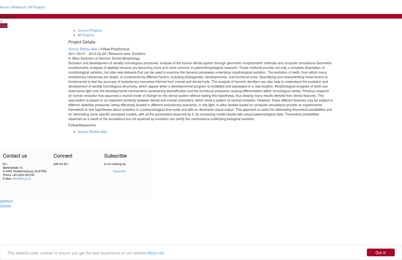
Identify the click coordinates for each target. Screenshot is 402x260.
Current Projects (90, 30)
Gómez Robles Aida (83, 49)
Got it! (380, 252)
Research (19, 7)
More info (156, 253)
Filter (3, 25)
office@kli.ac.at (21, 178)
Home (4, 7)
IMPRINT (6, 201)
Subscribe (119, 171)
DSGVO (5, 206)
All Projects (37, 7)
